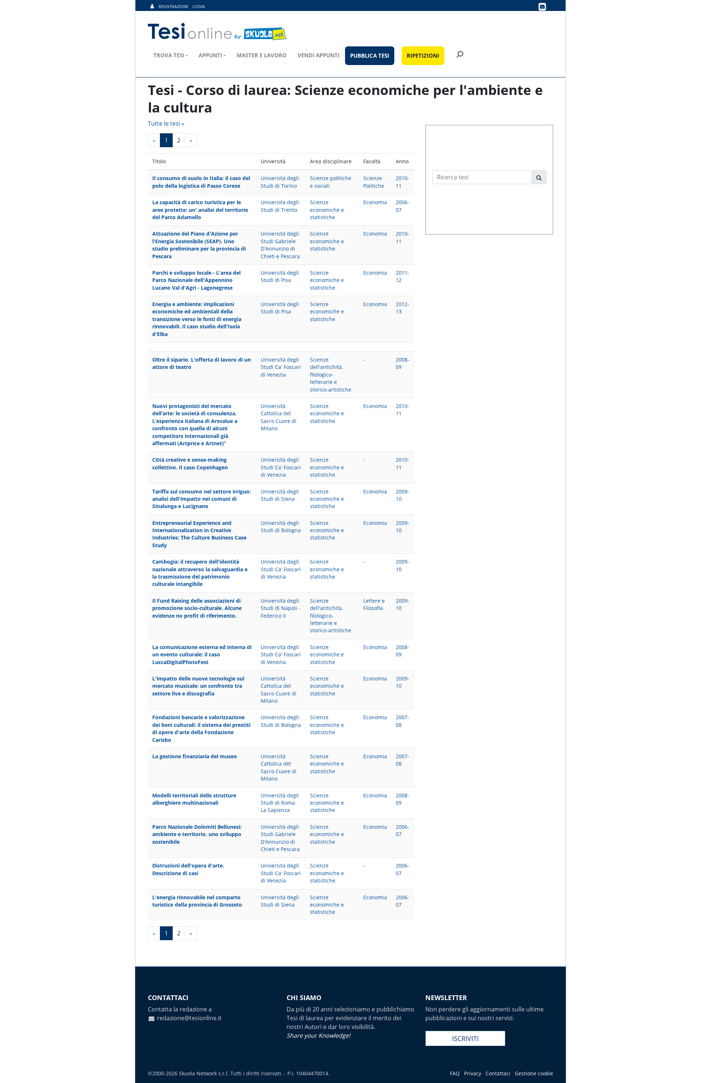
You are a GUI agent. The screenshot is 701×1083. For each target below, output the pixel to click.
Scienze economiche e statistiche (327, 210)
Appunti (210, 55)
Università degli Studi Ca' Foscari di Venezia (281, 367)
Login (198, 6)
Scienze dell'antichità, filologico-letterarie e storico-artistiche (330, 374)
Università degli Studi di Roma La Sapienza (280, 803)
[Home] (218, 32)
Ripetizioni (423, 55)
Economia (375, 202)
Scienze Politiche (373, 182)
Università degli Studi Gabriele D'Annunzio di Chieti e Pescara (280, 244)
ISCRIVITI (465, 1038)
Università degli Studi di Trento (280, 206)
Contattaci (498, 1073)
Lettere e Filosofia (374, 604)
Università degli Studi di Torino (280, 182)
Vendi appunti (319, 55)
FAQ (455, 1073)
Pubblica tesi (369, 55)
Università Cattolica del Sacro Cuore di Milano (278, 417)
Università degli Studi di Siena (280, 495)
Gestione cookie (534, 1073)
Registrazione (173, 6)
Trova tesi (168, 55)
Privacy (472, 1073)
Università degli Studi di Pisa (280, 276)
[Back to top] (688, 1070)
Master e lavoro (262, 55)
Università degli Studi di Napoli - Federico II (280, 608)
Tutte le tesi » (166, 123)
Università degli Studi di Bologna (281, 526)
